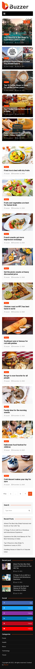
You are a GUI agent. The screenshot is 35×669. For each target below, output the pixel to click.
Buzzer (6, 665)
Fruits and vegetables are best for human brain (16, 204)
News (6, 167)
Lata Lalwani (9, 42)
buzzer (8, 173)
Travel (6, 34)
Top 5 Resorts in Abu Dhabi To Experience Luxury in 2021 (16, 38)
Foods (6, 82)
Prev (5, 494)
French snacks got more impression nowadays (14, 238)
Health (4, 642)
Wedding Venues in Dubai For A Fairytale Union (17, 551)
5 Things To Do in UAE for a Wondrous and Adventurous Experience (16, 531)
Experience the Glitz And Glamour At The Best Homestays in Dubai (17, 538)
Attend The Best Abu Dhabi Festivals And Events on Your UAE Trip (17, 525)
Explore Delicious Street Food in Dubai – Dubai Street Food (17, 134)
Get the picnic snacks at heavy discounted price (16, 273)
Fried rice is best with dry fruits (17, 170)
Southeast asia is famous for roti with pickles (16, 342)
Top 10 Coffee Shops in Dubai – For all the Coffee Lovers (17, 86)
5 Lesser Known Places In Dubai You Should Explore (17, 62)
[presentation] (25, 21)
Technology (6, 651)
